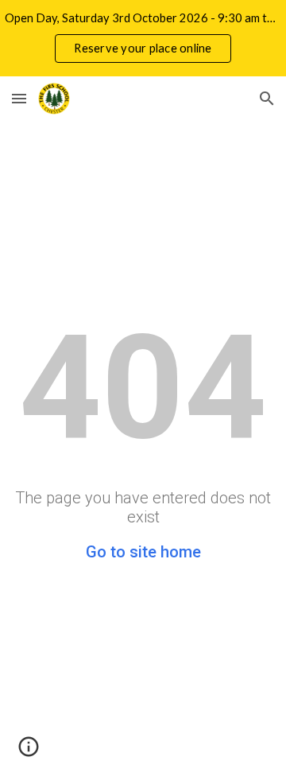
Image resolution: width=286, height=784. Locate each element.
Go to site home (143, 551)
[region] (143, 38)
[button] (19, 98)
